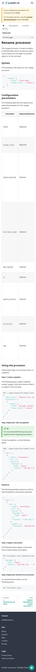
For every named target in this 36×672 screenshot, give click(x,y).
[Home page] (3, 25)
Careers (5, 634)
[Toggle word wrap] (28, 76)
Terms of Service (8, 658)
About (4, 631)
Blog (3, 638)
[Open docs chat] (31, 667)
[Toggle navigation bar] (3, 2)
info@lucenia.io (7, 620)
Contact (5, 641)
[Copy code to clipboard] (32, 76)
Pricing (4, 644)
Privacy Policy (7, 655)
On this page (8, 37)
